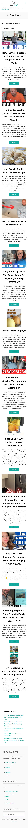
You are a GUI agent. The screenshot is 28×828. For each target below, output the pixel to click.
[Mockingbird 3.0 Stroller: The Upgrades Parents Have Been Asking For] (14, 365)
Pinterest (7, 770)
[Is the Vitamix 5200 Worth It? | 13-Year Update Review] (14, 426)
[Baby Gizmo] (14, 3)
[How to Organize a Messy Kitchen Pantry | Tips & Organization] (14, 656)
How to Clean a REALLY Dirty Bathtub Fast (12, 734)
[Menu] (2, 3)
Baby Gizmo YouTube (10, 762)
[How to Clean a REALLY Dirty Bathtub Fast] (14, 209)
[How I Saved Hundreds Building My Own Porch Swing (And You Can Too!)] (14, 41)
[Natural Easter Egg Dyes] (14, 318)
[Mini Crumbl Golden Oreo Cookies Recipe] (14, 157)
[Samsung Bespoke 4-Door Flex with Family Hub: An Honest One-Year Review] (14, 598)
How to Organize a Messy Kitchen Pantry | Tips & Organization (14, 671)
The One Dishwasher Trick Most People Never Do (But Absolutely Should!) (13, 724)
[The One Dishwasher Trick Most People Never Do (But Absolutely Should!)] (14, 98)
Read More (14, 84)
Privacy (7, 799)
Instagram (7, 772)
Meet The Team (9, 794)
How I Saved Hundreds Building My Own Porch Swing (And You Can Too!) (14, 717)
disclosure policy (5, 9)
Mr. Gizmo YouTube (10, 765)
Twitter (7, 775)
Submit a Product (9, 803)
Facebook (7, 767)
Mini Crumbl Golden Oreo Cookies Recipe (13, 729)
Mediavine (14, 821)
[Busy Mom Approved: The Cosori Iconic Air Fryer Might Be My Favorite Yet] (14, 259)
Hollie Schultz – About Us (11, 791)
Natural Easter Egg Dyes (14, 331)
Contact (7, 796)
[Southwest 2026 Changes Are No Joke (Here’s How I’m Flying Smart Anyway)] (14, 541)
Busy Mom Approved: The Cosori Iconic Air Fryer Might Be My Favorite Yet (14, 740)
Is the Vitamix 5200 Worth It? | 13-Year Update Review (14, 442)
